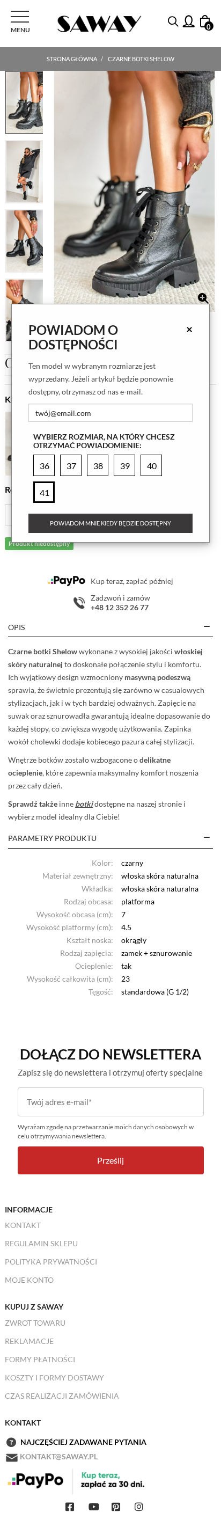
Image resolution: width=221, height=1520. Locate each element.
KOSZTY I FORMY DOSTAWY (54, 1377)
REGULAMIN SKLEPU (41, 1243)
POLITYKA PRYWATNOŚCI (51, 1261)
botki (84, 803)
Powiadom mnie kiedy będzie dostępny (110, 523)
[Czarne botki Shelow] (134, 191)
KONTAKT (23, 1225)
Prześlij (110, 1160)
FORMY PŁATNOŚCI (40, 1359)
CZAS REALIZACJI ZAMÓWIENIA (62, 1395)
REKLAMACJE (29, 1341)
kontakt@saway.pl (59, 1456)
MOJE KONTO (29, 1279)
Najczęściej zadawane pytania (83, 1442)
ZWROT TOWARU (35, 1322)
